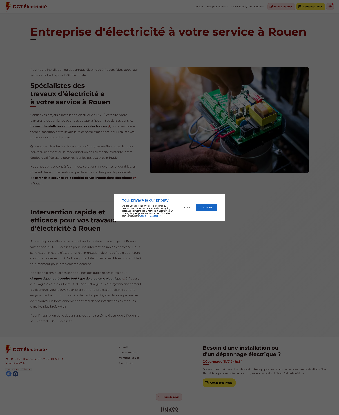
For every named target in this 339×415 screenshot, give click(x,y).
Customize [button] (186, 207)
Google (142, 216)
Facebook (153, 216)
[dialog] (169, 207)
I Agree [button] (206, 207)
